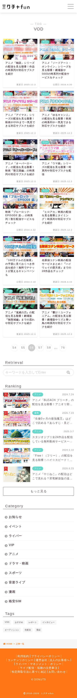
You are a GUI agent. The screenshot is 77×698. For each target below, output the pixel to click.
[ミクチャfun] (26, 6)
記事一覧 (20, 644)
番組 (38, 630)
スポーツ (15, 572)
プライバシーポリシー (45, 656)
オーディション (12, 630)
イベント (15, 526)
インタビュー (48, 622)
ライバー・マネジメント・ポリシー (39, 664)
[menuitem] (14, 347)
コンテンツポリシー (20, 660)
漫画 (12, 591)
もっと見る (38, 491)
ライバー (15, 535)
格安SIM (15, 601)
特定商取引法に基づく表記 (29, 672)
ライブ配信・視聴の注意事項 (38, 668)
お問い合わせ (57, 672)
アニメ (14, 554)
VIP (11, 545)
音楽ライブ (17, 582)
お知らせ (15, 517)
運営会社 (41, 660)
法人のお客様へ (59, 660)
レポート (33, 622)
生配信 (28, 630)
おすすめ (19, 622)
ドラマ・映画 (19, 563)
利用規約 (23, 656)
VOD (7, 622)
